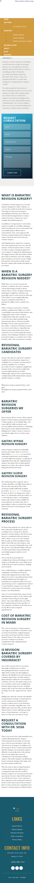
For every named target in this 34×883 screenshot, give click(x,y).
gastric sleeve (16, 491)
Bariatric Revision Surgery (23, 41)
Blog (6, 51)
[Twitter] (21, 868)
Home (6, 19)
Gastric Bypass (19, 38)
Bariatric (8, 31)
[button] (17, 15)
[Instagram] (13, 868)
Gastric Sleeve (19, 35)
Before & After (10, 45)
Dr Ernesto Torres (20, 26)
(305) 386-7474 (17, 862)
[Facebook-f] (17, 868)
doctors (7, 22)
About (6, 48)
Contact (7, 55)
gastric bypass (15, 454)
